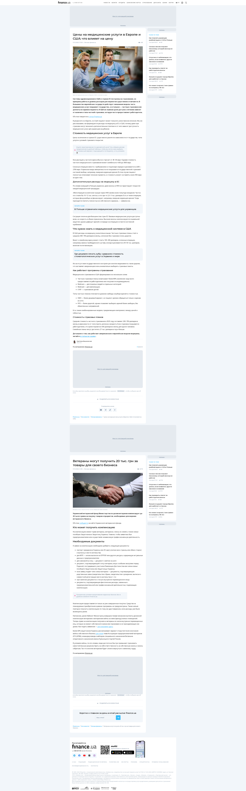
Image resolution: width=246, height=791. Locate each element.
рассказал (99, 634)
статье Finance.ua (95, 117)
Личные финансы (90, 42)
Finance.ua (88, 347)
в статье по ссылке (88, 336)
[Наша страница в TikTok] (89, 755)
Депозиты (157, 2)
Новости (107, 2)
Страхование (147, 2)
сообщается (83, 523)
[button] (118, 717)
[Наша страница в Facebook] (79, 755)
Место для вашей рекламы (123, 16)
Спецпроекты (144, 762)
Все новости (85, 417)
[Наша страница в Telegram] (74, 755)
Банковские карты (134, 2)
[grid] (123, 578)
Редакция (82, 762)
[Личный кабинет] (182, 2)
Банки (165, 2)
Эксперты (125, 762)
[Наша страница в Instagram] (94, 755)
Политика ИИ (114, 762)
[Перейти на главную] (64, 2)
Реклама (134, 762)
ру (179, 2)
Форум (171, 2)
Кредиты (122, 2)
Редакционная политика (97, 762)
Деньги (140, 347)
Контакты (94, 766)
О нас (74, 762)
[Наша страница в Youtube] (84, 755)
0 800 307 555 (78, 2)
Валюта (114, 2)
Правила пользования (160, 762)
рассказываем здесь (105, 627)
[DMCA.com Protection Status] (75, 790)
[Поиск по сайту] (186, 2)
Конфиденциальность (80, 766)
